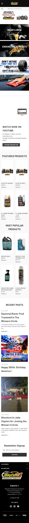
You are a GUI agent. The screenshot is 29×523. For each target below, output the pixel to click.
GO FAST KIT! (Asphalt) (7, 183)
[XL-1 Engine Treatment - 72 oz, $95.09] (22, 200)
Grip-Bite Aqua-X (5, 256)
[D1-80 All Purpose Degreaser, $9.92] (22, 275)
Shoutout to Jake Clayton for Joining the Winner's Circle (14, 421)
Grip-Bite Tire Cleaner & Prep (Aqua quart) (7, 289)
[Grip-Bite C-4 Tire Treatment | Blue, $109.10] (22, 243)
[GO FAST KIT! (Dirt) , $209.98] (22, 170)
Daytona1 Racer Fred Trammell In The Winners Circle (12, 317)
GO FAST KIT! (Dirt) (20, 183)
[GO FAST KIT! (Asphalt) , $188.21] (7, 170)
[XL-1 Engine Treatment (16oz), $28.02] (7, 200)
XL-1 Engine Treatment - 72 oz (21, 214)
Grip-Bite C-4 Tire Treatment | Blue (20, 257)
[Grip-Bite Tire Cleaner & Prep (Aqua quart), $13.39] (7, 275)
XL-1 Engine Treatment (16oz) (7, 214)
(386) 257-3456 (15, 497)
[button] (14, 15)
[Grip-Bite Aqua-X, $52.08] (7, 243)
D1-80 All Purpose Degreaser (20, 289)
